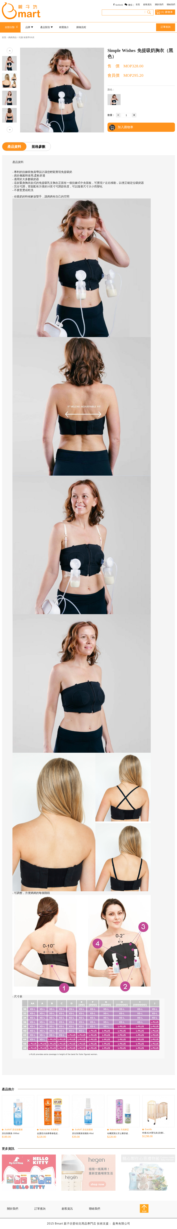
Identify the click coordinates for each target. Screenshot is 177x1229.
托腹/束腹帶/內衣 (26, 37)
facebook (119, 5)
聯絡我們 (171, 4)
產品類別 (45, 27)
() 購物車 (167, 12)
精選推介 (64, 27)
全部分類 (10, 27)
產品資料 (14, 146)
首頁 (138, 4)
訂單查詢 (165, 27)
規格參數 (38, 146)
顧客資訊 (147, 4)
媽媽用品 (12, 37)
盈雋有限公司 (121, 1223)
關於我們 (159, 4)
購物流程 (81, 27)
